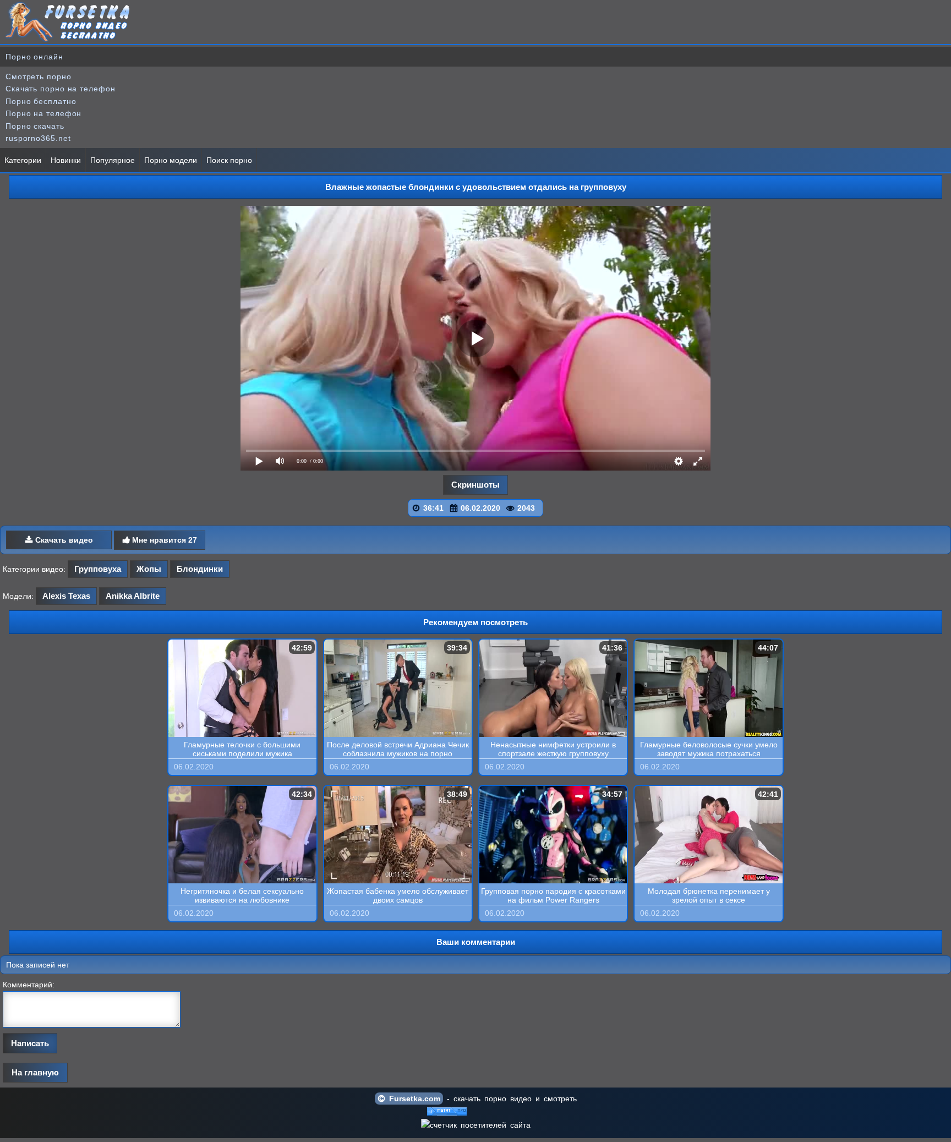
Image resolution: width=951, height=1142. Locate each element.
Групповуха (97, 568)
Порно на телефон (43, 113)
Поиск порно (229, 160)
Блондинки (200, 568)
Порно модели (170, 160)
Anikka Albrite (133, 595)
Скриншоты (475, 484)
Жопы (148, 568)
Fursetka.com (412, 1098)
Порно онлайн (34, 56)
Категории (22, 160)
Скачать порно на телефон (61, 88)
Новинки (66, 160)
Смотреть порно (39, 76)
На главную (35, 1072)
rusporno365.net (38, 138)
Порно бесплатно (41, 101)
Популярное (112, 160)
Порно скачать (35, 126)
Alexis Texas (66, 595)
